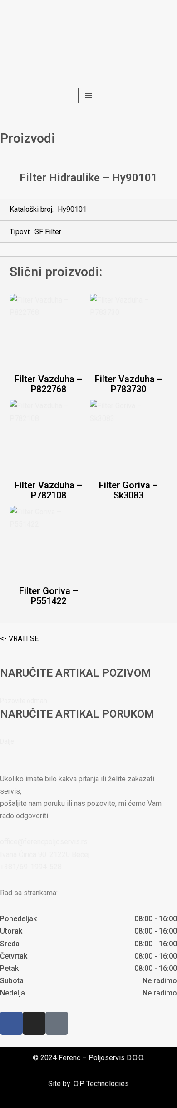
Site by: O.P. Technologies (88, 1083)
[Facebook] (11, 1023)
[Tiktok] (56, 1023)
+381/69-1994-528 (31, 866)
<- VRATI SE (19, 638)
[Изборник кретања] (88, 95)
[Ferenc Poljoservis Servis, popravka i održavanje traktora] (89, 43)
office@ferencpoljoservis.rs (44, 841)
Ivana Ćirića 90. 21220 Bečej (44, 854)
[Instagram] (34, 1023)
